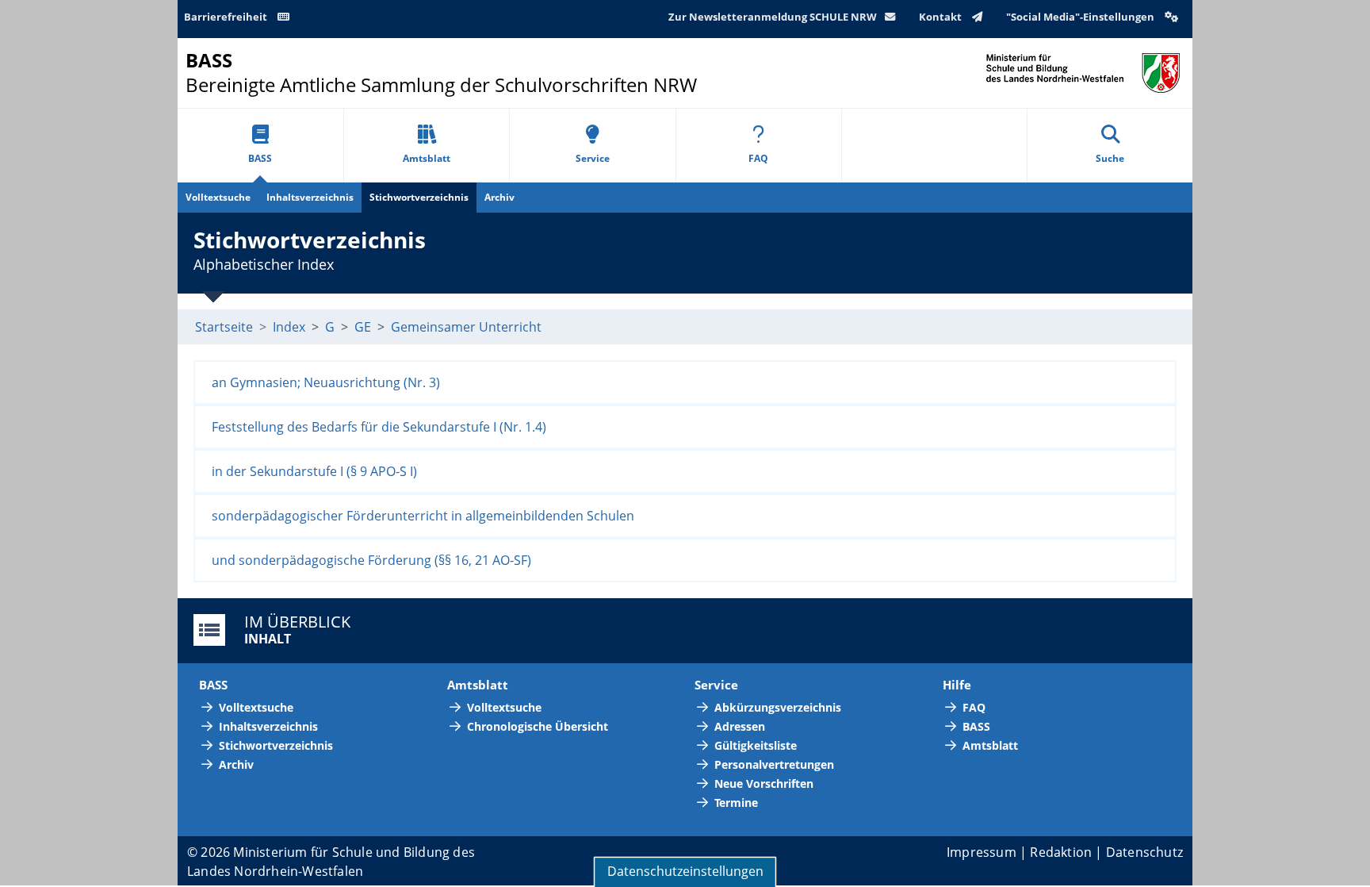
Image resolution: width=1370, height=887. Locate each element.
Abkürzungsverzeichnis (777, 707)
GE (362, 327)
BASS (260, 158)
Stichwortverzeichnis (419, 197)
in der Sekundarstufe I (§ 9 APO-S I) (314, 471)
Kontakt (941, 17)
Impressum (981, 852)
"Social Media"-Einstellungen (1081, 17)
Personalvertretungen (774, 764)
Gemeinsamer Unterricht (466, 327)
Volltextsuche (218, 197)
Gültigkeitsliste (755, 745)
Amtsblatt (426, 158)
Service (593, 158)
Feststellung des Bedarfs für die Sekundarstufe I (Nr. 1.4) (379, 427)
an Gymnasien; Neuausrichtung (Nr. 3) (326, 382)
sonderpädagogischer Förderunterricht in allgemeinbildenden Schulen (423, 515)
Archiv (499, 197)
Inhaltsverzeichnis (310, 197)
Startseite (224, 327)
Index (289, 327)
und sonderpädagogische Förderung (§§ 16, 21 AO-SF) (371, 560)
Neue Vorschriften (763, 783)
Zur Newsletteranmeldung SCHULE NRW (772, 17)
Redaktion (1061, 852)
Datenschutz (1144, 852)
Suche (1110, 158)
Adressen (739, 726)
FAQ (758, 158)
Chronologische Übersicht (537, 726)
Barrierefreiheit (227, 17)
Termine (736, 802)
